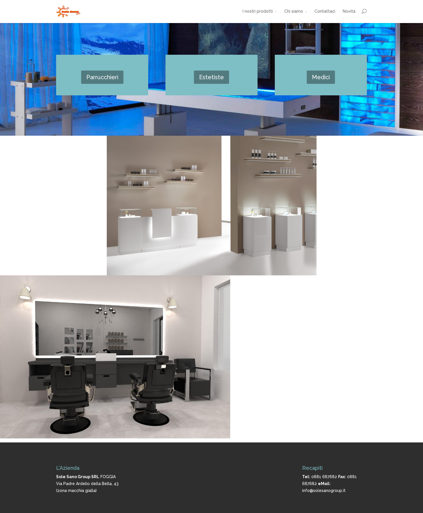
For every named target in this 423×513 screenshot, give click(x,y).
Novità (349, 11)
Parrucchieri (102, 77)
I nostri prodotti (258, 11)
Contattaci (325, 11)
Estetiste (211, 77)
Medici (321, 77)
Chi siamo (293, 11)
